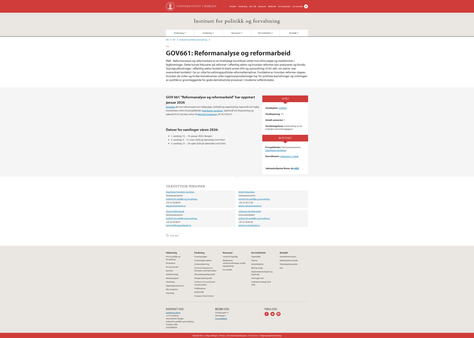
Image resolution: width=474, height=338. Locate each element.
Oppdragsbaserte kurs (175, 285)
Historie (254, 260)
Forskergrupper (200, 256)
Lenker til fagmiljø (230, 256)
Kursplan (170, 106)
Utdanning (179, 33)
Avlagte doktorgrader (203, 278)
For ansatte (298, 6)
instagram (279, 314)
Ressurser (235, 33)
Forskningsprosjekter (203, 260)
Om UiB (252, 6)
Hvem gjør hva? (257, 278)
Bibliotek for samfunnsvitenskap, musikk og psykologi (234, 263)
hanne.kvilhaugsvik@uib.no (178, 225)
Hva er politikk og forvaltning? (173, 257)
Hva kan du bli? (172, 267)
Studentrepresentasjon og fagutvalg (262, 273)
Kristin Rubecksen (246, 192)
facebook (267, 314)
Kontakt (292, 33)
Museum (262, 6)
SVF (174, 39)
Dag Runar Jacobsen (212, 110)
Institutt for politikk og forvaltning (237, 21)
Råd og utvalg (257, 268)
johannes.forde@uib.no (249, 225)
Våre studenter (172, 289)
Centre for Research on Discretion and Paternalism (205, 269)
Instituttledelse (257, 264)
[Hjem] (170, 6)
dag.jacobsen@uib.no (176, 205)
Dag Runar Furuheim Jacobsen (180, 192)
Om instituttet (264, 33)
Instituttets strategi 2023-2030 (261, 283)
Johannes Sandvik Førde (249, 211)
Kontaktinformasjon (288, 256)
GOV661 (283, 107)
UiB (167, 39)
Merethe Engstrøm (207, 114)
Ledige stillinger (211, 335)
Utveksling (170, 282)
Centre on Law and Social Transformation (204, 283)
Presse (222, 335)
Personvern (253, 335)
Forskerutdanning (201, 264)
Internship (170, 293)
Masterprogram (172, 278)
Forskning (242, 6)
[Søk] (306, 6)
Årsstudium (170, 263)
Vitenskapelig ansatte (288, 264)
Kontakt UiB (197, 335)
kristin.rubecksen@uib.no (250, 205)
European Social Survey (204, 296)
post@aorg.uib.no (173, 312)
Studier (232, 6)
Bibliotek (272, 6)
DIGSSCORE (199, 292)
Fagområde (256, 256)
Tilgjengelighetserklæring (270, 335)
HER (296, 168)
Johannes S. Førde (289, 156)
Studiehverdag (172, 274)
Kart (281, 268)
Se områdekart (221, 318)
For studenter (284, 6)
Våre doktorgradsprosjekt (204, 274)
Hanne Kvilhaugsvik (175, 211)
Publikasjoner (200, 288)
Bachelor (169, 270)
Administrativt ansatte (289, 260)
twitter (273, 314)
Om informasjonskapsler (237, 335)
